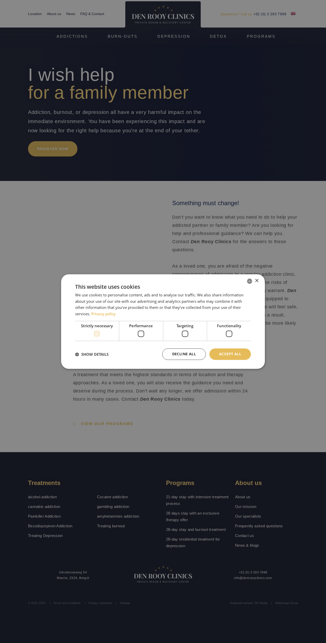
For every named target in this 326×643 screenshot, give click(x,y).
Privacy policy (103, 313)
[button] (91, 354)
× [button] (257, 281)
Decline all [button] (184, 354)
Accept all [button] (230, 354)
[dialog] (163, 321)
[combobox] (249, 281)
